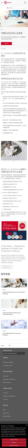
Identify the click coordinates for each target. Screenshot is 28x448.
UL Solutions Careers (7, 365)
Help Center (5, 376)
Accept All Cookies (14, 445)
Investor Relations (7, 416)
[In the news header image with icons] (14, 230)
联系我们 (6, 43)
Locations (5, 399)
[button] (2, 2)
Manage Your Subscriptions (9, 396)
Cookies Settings (14, 439)
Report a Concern (7, 382)
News (4, 409)
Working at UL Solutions (8, 362)
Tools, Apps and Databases (9, 379)
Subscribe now (7, 266)
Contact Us (5, 392)
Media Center (6, 413)
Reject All (14, 442)
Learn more (12, 436)
